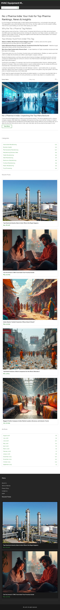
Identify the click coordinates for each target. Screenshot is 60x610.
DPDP (3, 493)
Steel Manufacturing (30, 157)
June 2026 (30, 440)
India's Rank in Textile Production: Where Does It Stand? (18, 322)
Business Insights (30, 147)
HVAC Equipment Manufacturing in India (13, 3)
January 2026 (30, 454)
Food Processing (30, 168)
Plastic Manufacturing (30, 165)
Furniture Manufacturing (30, 163)
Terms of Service (6, 485)
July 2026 (30, 438)
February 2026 (30, 451)
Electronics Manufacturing (30, 160)
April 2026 (30, 446)
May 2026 (30, 443)
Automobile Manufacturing (30, 144)
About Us (4, 483)
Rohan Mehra (5, 79)
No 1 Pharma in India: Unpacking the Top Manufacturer (25, 116)
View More (7, 126)
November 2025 (30, 459)
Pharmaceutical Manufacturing (30, 150)
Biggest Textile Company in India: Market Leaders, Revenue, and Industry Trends (26, 421)
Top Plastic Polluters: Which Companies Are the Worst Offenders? (21, 371)
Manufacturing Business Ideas (30, 152)
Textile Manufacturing (30, 155)
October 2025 (30, 462)
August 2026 (30, 435)
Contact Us (4, 491)
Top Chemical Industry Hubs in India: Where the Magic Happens (20, 223)
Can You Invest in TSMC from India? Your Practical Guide (18, 272)
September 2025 (30, 464)
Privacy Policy (5, 488)
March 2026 (30, 448)
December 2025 (30, 456)
